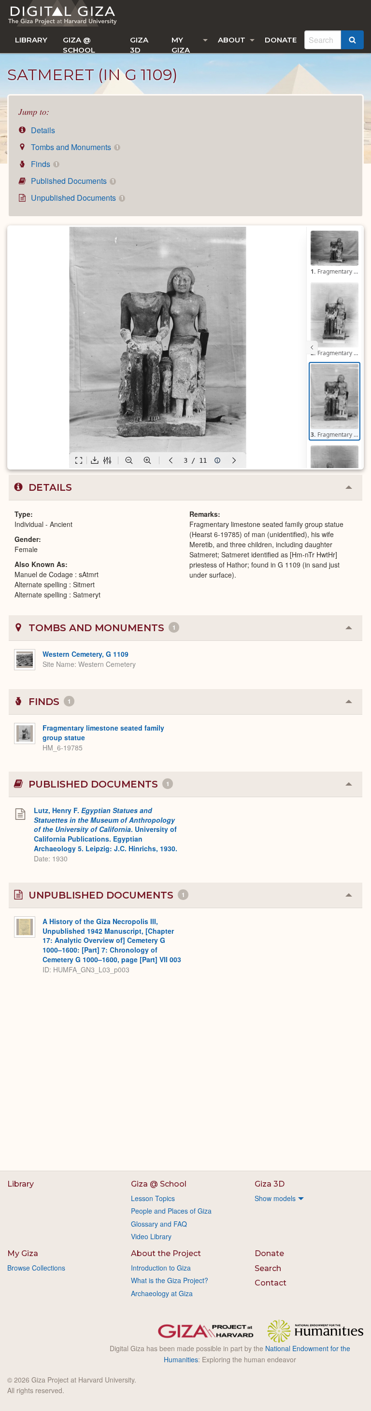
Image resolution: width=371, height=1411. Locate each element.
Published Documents (71, 180)
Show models (275, 1198)
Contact (270, 1282)
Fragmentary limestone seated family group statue (103, 732)
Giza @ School (79, 44)
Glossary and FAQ (159, 1224)
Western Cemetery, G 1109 (85, 654)
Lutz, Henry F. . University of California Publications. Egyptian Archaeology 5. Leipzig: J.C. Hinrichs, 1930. (105, 829)
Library (31, 39)
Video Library (151, 1236)
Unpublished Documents (76, 197)
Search (268, 1268)
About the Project (166, 1253)
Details (42, 130)
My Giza (180, 44)
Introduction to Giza (161, 1268)
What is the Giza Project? (169, 1280)
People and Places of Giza (171, 1211)
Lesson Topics (153, 1198)
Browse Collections (36, 1268)
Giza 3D (139, 44)
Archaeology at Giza (162, 1293)
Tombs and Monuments (73, 146)
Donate (281, 39)
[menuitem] (31, 40)
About (231, 39)
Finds (43, 163)
